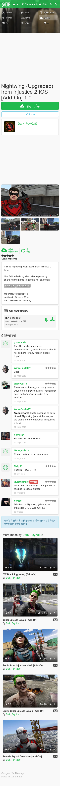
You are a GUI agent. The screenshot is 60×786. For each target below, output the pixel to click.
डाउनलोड (32, 106)
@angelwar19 (21, 413)
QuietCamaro (21, 481)
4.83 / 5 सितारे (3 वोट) (9, 259)
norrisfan (19, 434)
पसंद (28, 252)
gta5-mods (20, 342)
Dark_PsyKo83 (28, 123)
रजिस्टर (38, 520)
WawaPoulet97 (22, 368)
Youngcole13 (21, 450)
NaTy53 (18, 466)
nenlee (18, 500)
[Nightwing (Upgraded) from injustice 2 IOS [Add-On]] (30, 200)
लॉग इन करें (27, 520)
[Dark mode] (50, 4)
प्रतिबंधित (33, 482)
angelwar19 (20, 383)
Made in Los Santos (11, 776)
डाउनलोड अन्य (13, 252)
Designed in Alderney (12, 773)
